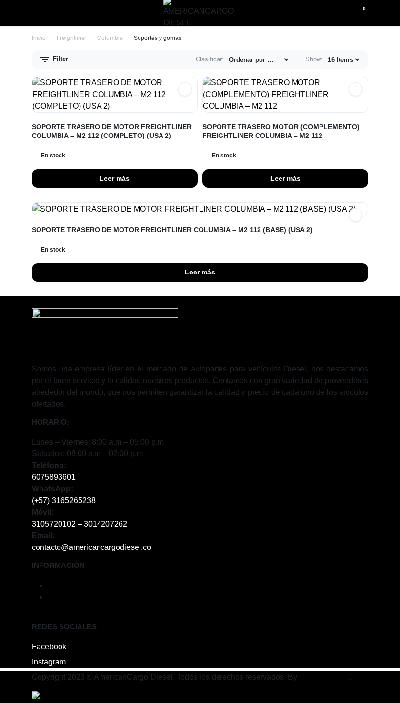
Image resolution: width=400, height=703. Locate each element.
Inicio (39, 38)
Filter (59, 58)
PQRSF (61, 597)
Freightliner (72, 38)
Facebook (49, 647)
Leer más (115, 178)
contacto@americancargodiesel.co (91, 547)
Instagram (49, 662)
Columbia (110, 38)
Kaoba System (324, 677)
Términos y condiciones (88, 585)
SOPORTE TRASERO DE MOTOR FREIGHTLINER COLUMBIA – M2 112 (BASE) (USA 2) (172, 230)
